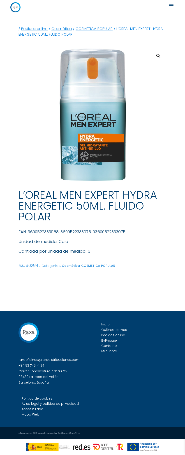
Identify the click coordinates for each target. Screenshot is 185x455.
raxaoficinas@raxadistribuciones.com (48, 359)
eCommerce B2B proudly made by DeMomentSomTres (49, 432)
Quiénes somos (114, 329)
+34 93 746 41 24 (31, 365)
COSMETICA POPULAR (94, 28)
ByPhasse (109, 340)
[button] (158, 56)
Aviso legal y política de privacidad (50, 403)
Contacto (109, 345)
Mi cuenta (109, 351)
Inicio (105, 324)
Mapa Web (30, 414)
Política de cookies (37, 398)
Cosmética (61, 28)
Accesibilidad (32, 409)
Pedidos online (34, 28)
